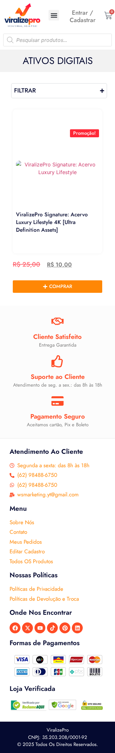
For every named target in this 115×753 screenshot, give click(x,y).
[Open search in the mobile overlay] (57, 40)
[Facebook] (15, 627)
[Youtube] (39, 627)
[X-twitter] (27, 627)
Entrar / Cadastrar (83, 16)
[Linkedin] (77, 627)
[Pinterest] (64, 627)
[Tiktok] (52, 627)
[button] (54, 15)
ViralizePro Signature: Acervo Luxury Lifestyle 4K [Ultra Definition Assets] (52, 222)
